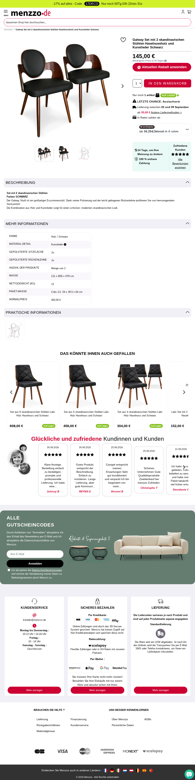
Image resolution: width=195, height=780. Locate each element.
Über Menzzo (120, 719)
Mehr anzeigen (34, 690)
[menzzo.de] (112, 770)
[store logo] (95, 12)
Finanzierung (78, 719)
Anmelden (35, 563)
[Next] (122, 86)
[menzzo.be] (138, 770)
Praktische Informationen (33, 312)
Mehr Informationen (27, 224)
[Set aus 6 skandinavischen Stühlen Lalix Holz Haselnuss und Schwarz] (86, 386)
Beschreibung (20, 183)
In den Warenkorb (168, 83)
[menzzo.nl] (125, 770)
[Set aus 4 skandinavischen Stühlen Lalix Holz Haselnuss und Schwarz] (140, 386)
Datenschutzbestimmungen (47, 570)
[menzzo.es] (144, 770)
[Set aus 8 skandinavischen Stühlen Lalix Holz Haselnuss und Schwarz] (32, 386)
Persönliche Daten (123, 725)
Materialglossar (46, 731)
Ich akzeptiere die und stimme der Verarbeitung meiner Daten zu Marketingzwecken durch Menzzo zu (36, 574)
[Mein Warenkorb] (189, 12)
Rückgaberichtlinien (48, 725)
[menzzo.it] (118, 770)
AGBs (147, 719)
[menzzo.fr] (105, 770)
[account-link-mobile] (183, 12)
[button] (124, 39)
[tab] (97, 182)
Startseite (8, 29)
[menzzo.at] (131, 770)
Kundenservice (80, 725)
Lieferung (42, 719)
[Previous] (11, 392)
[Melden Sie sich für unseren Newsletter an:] (35, 554)
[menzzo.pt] (151, 770)
